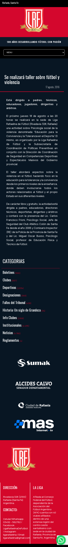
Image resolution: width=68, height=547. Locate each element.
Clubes (7, 279)
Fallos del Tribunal (14, 302)
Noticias (8, 332)
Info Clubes (10, 317)
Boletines (8, 272)
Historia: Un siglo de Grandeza (22, 309)
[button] (61, 540)
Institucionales (12, 325)
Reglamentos (11, 340)
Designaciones (12, 294)
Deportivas (9, 287)
